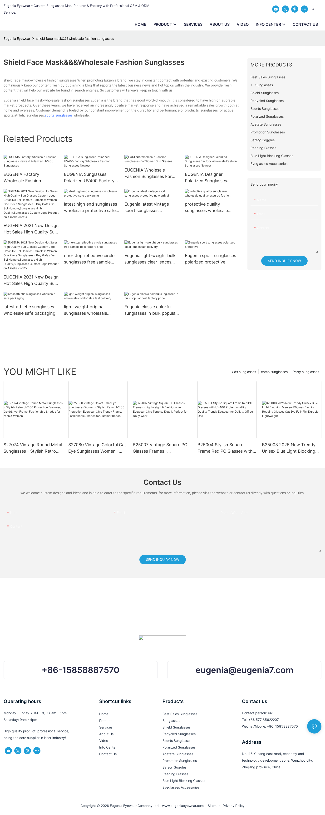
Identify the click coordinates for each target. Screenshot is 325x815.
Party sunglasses (306, 372)
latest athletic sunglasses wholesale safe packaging (29, 310)
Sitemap (213, 806)
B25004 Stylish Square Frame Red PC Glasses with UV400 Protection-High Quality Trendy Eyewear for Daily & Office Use (225, 448)
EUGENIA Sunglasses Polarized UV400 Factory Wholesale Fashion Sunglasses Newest (89, 178)
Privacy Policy (234, 806)
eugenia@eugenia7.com (244, 670)
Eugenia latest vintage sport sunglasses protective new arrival (146, 208)
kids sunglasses (243, 372)
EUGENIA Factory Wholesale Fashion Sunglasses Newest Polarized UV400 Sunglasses (23, 178)
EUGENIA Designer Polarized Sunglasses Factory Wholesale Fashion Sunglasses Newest (212, 178)
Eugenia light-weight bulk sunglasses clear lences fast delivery (150, 259)
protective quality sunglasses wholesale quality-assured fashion (208, 208)
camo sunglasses (274, 372)
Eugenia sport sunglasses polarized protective (210, 258)
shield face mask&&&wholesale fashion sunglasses (75, 38)
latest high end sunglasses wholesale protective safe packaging (90, 208)
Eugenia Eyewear (17, 38)
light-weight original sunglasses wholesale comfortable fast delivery (89, 310)
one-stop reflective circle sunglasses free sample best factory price (89, 259)
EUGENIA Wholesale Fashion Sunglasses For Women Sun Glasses (148, 173)
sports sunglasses (59, 115)
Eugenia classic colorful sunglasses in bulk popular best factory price (150, 310)
